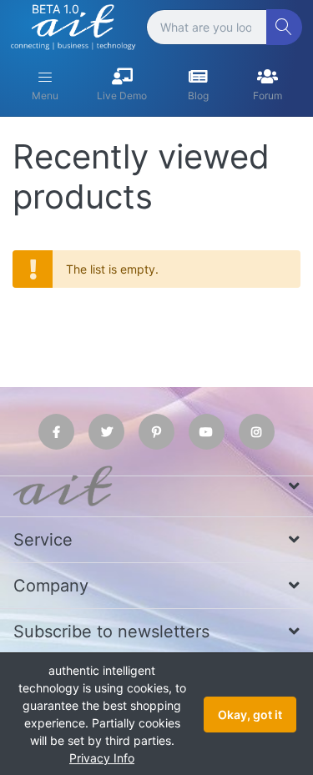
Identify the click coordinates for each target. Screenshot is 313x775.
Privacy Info (101, 758)
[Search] (284, 27)
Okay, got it (250, 714)
